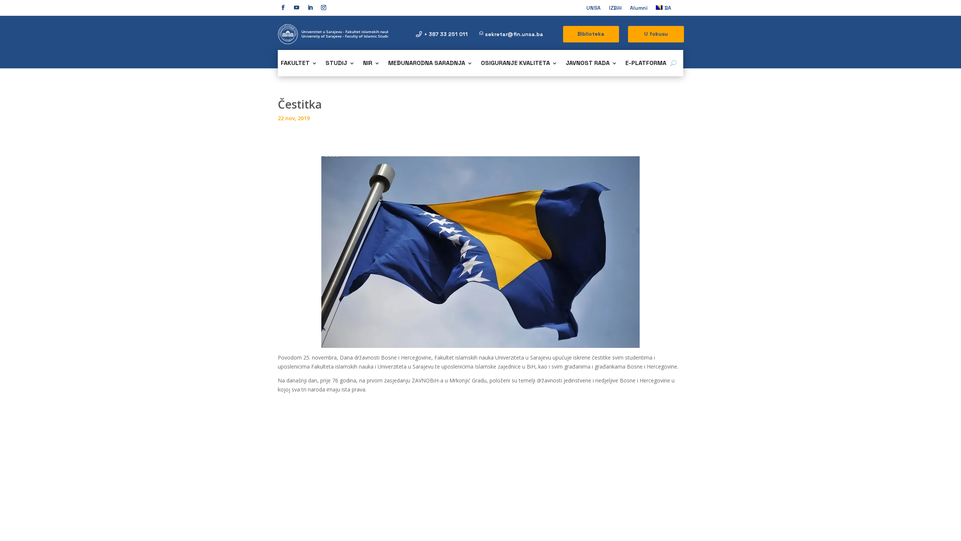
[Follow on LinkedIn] (310, 7)
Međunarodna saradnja (426, 63)
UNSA (593, 8)
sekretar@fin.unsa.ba (514, 34)
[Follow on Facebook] (283, 7)
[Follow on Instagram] (323, 7)
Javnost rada (588, 63)
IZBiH (615, 8)
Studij (336, 63)
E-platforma (645, 63)
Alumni (639, 8)
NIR (367, 63)
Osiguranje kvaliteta (515, 63)
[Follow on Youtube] (296, 7)
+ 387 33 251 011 (446, 34)
